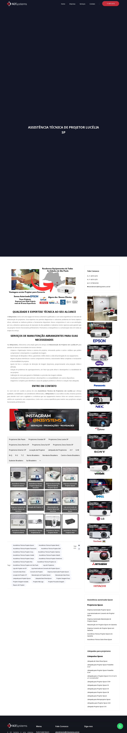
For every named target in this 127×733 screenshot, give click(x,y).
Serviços (82, 4)
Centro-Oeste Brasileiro (70, 455)
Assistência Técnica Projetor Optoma (49, 552)
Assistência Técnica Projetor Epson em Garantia (35, 486)
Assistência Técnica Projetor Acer (70, 531)
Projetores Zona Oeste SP (63, 445)
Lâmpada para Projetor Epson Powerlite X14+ (100, 671)
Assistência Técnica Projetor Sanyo (23, 558)
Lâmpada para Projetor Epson (97, 696)
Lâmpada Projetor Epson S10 (96, 706)
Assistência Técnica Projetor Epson (23, 545)
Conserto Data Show (19, 572)
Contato (92, 4)
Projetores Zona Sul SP (41, 445)
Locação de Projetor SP (35, 507)
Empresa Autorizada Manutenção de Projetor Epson (53, 486)
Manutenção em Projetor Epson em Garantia (53, 509)
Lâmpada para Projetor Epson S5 (98, 685)
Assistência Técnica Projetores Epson (18, 485)
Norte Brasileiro (33, 455)
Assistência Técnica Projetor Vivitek (23, 555)
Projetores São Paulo (17, 439)
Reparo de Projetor (19, 585)
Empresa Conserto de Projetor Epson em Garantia (18, 509)
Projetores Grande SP (36, 439)
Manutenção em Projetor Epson (41, 575)
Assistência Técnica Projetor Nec (22, 562)
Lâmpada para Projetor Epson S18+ (99, 682)
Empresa (72, 4)
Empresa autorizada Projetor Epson (70, 485)
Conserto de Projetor (36, 572)
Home (63, 4)
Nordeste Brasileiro (50, 455)
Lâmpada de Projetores (57, 450)
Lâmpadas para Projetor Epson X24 (98, 703)
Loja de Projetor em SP (20, 568)
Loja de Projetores (48, 565)
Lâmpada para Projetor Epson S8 (98, 692)
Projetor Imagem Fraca (63, 578)
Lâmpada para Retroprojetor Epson (98, 699)
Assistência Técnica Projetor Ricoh (52, 531)
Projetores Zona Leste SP (58, 439)
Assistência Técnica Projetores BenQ (18, 531)
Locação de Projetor (37, 450)
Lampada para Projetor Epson (22, 578)
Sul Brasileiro (31, 460)
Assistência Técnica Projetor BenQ (49, 545)
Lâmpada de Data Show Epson (97, 661)
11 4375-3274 (93, 276)
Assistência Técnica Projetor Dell (51, 548)
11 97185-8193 (94, 283)
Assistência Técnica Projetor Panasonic (24, 548)
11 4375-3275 (93, 279)
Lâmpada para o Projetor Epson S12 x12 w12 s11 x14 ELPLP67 (102, 677)
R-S (16, 455)
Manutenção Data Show (62, 575)
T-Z (22, 455)
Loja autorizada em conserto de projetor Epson (70, 509)
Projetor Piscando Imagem (56, 582)
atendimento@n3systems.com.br (99, 287)
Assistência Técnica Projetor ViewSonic (50, 558)
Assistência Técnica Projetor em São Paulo (25, 565)
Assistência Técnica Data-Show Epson (99, 639)
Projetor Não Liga (38, 582)
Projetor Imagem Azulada (20, 582)
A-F (71, 450)
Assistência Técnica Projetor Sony (23, 552)
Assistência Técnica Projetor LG (46, 562)
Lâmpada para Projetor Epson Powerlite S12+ (100, 666)
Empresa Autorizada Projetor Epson (58, 572)
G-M (77, 450)
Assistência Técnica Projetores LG (35, 531)
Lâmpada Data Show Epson (44, 578)
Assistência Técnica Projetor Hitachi (49, 555)
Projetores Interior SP (17, 450)
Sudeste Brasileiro (16, 460)
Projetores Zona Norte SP (19, 445)
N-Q (10, 455)
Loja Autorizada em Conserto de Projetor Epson (45, 568)
